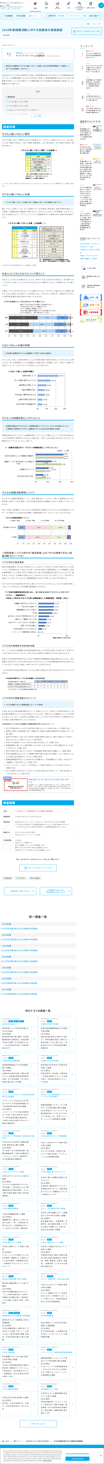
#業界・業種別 (85, 259)
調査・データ (90, 51)
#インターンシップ (92, 256)
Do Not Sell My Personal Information (77, 1454)
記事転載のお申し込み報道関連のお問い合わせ (56, 891)
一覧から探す (93, 16)
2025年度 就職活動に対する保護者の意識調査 (19, 928)
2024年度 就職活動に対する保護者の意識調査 (19, 939)
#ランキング (95, 244)
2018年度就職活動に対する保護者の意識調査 (19, 983)
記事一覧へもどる (38, 1423)
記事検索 (9, 16)
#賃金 (82, 256)
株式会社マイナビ (9, 75)
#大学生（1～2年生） (87, 247)
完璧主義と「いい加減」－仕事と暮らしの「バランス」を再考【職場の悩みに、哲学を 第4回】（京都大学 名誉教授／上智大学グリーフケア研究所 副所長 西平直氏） (86, 170)
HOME (7, 1441)
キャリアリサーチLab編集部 (30, 55)
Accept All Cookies (77, 1459)
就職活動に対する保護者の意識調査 (37, 1441)
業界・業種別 (35, 878)
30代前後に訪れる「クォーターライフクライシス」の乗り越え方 (94, 98)
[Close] (101, 1455)
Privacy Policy (47, 1461)
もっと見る (38, 115)
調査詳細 (11, 97)
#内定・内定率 (85, 244)
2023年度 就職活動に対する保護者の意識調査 (19, 950)
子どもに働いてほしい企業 (18, 106)
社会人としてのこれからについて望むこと (23, 110)
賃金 (84, 16)
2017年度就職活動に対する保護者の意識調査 (19, 994)
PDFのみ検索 (20, 16)
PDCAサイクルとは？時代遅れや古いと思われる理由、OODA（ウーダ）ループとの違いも (94, 69)
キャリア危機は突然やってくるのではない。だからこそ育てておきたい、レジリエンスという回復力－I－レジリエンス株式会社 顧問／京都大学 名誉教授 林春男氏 (86, 196)
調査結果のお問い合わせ (20, 891)
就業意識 (7, 878)
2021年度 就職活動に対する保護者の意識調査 (19, 972)
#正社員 (94, 259)
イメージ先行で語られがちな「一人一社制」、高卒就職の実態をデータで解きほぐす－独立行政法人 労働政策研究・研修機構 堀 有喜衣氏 (86, 221)
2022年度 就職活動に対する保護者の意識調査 (19, 961)
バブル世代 (20, 878)
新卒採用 (61, 16)
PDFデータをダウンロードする (88, 31)
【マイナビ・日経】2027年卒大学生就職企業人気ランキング (94, 55)
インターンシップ (73, 16)
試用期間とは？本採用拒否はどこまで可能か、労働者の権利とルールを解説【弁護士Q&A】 (93, 84)
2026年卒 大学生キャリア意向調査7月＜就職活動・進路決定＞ (86, 150)
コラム (88, 63)
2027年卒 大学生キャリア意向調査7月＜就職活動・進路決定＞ (93, 110)
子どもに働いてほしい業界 (18, 102)
